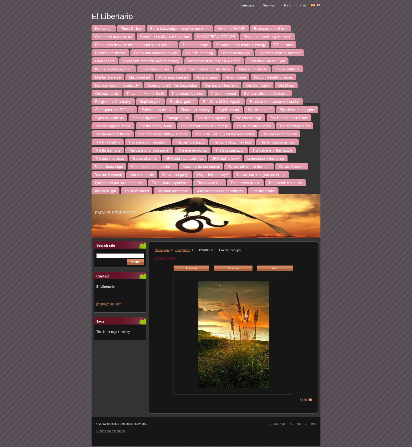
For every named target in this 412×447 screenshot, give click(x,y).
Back (303, 400)
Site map (269, 5)
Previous (191, 268)
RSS (287, 5)
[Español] (313, 5)
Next (275, 268)
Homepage (246, 5)
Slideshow (233, 268)
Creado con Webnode (110, 431)
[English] (318, 5)
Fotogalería (182, 250)
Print (302, 5)
